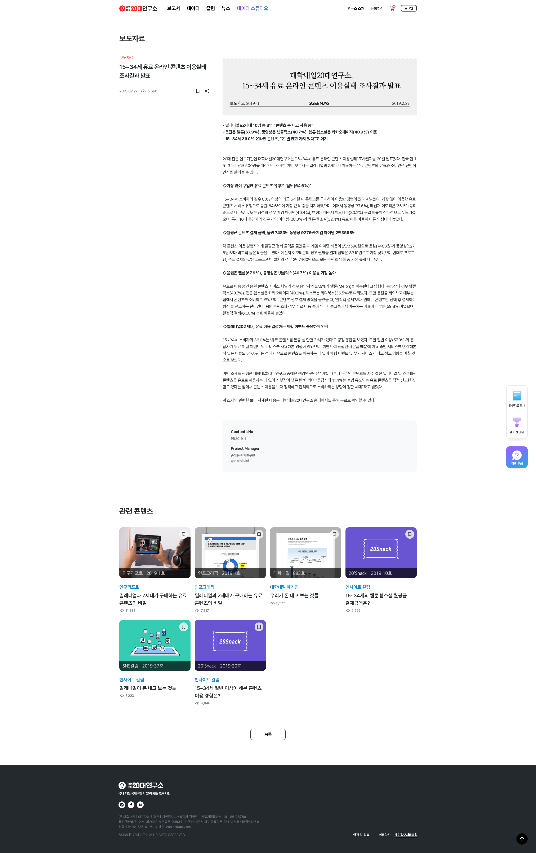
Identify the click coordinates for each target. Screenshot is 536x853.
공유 (207, 91)
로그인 (409, 8)
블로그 (140, 804)
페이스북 (131, 804)
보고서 (173, 8)
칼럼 (210, 8)
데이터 (193, 8)
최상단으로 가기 (522, 839)
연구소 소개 (356, 8)
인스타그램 (122, 804)
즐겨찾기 (198, 91)
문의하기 (377, 8)
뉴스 (226, 8)
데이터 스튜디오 (252, 8)
